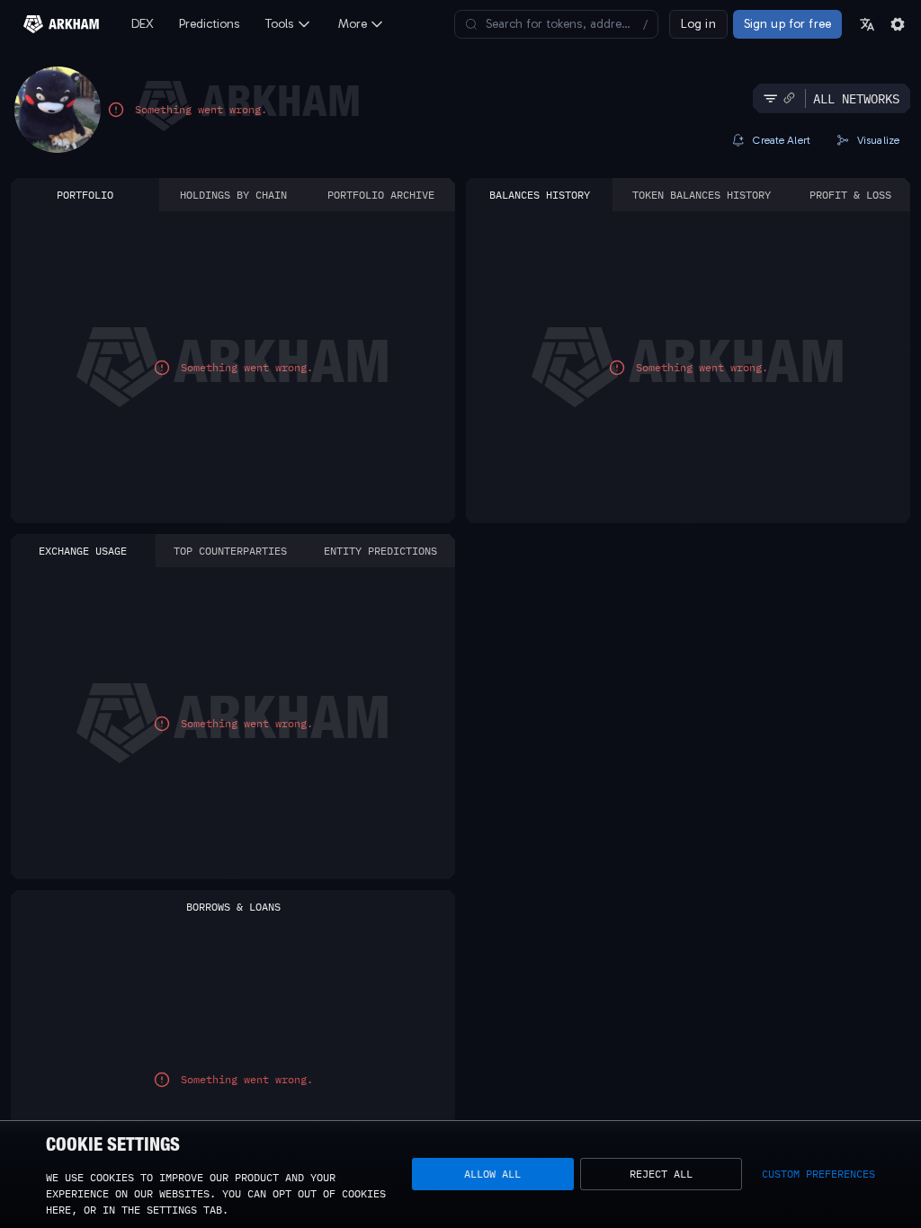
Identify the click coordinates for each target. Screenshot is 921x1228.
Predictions (209, 23)
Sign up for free (787, 23)
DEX (142, 23)
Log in (698, 23)
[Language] (867, 24)
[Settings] (897, 24)
